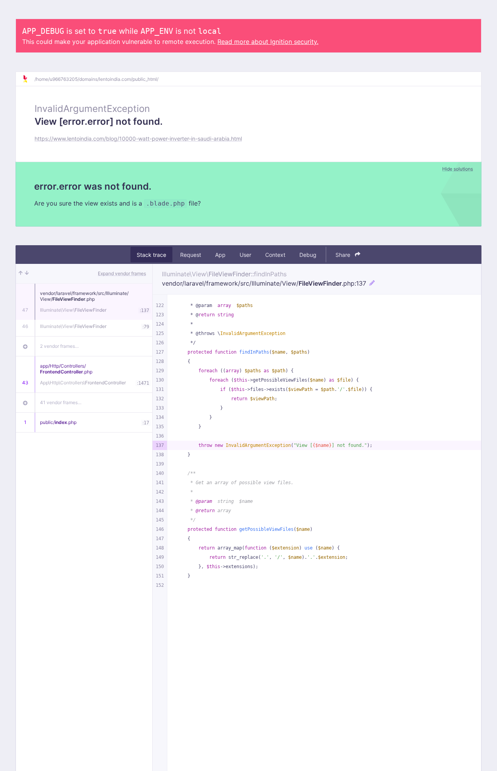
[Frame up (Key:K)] (20, 273)
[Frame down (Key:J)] (26, 273)
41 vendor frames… (61, 402)
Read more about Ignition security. (267, 41)
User (245, 254)
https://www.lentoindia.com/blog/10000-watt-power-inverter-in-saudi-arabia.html (138, 138)
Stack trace (151, 254)
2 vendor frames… (59, 346)
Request (190, 254)
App (220, 254)
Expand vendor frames (122, 273)
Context (275, 254)
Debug (307, 254)
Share (343, 254)
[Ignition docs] (28, 79)
